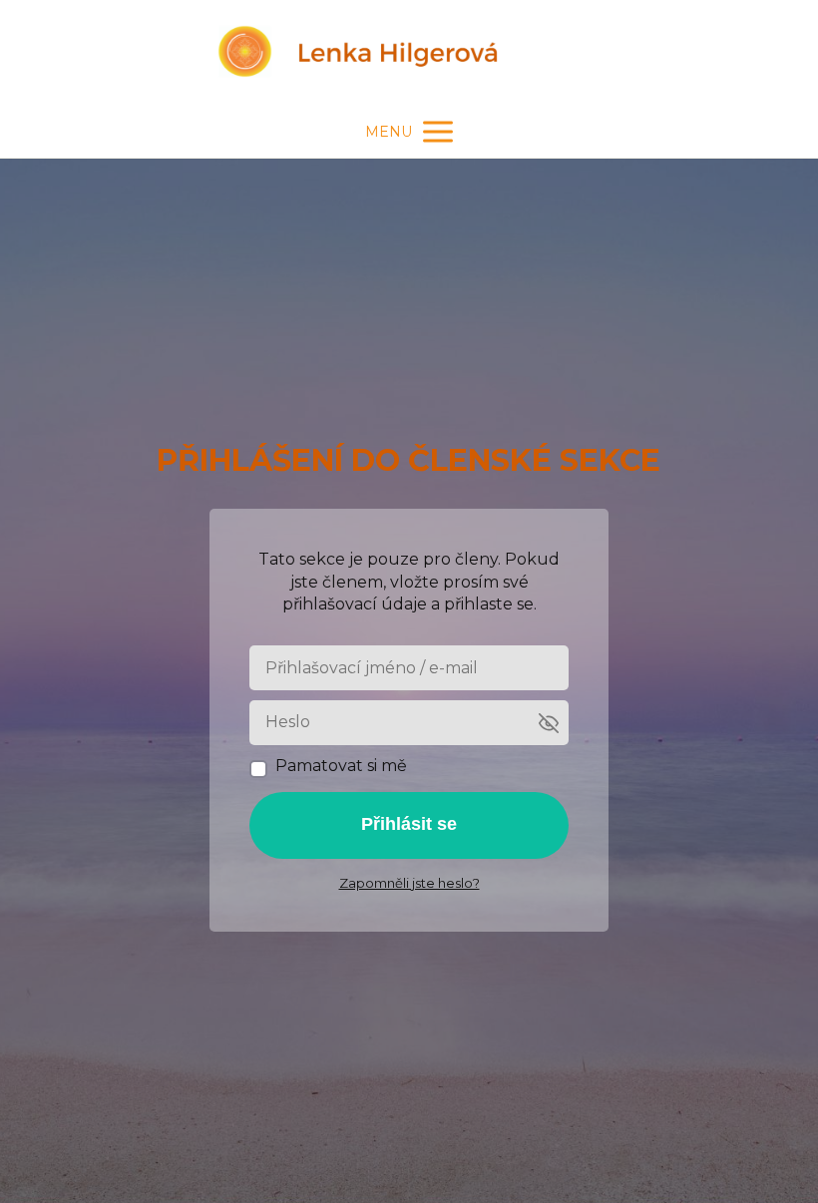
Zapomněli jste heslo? (409, 883)
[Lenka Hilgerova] (409, 53)
